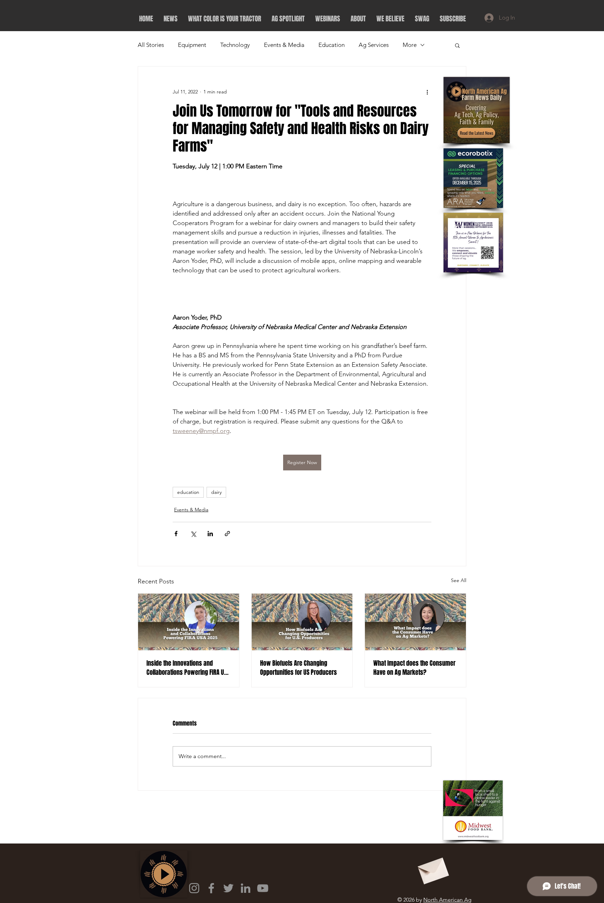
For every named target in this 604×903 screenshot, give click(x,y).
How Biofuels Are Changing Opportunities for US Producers (298, 668)
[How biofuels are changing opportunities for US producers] (302, 622)
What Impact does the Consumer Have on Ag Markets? (414, 668)
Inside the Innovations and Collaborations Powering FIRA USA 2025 (188, 668)
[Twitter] (228, 888)
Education (331, 44)
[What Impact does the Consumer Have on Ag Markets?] (415, 622)
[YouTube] (262, 888)
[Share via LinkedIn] (210, 533)
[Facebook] (211, 888)
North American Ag (447, 899)
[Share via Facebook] (176, 533)
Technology (235, 44)
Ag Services (374, 44)
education (188, 492)
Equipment (192, 44)
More (410, 44)
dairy (216, 492)
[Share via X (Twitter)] (193, 533)
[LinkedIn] (245, 888)
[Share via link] (227, 533)
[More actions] (427, 92)
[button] (457, 45)
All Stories (151, 44)
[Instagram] (194, 888)
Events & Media (284, 44)
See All (458, 580)
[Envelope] (432, 868)
